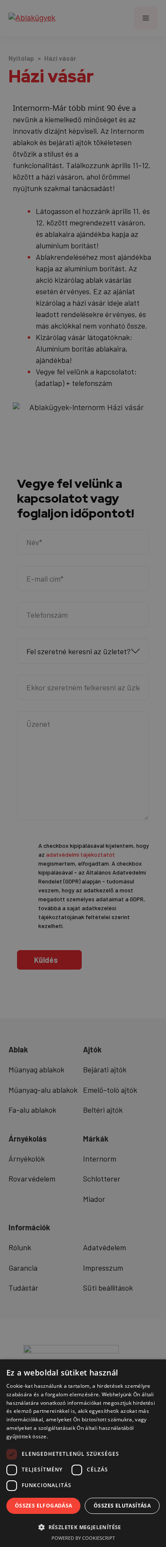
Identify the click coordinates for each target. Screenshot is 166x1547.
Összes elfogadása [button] (43, 1505)
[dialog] (83, 773)
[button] (83, 1527)
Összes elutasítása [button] (122, 1505)
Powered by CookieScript (83, 1538)
